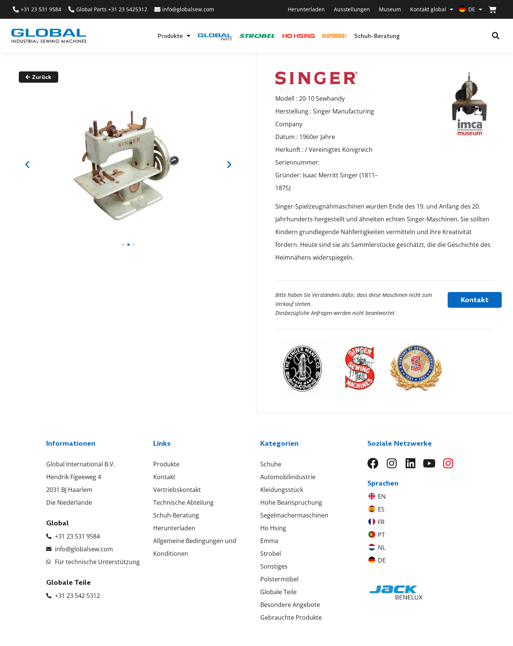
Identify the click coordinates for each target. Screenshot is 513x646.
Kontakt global (428, 9)
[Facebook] (373, 463)
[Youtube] (429, 463)
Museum (390, 9)
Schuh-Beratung (377, 35)
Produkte (170, 35)
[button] (495, 35)
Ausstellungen (352, 9)
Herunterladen (306, 9)
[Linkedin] (410, 463)
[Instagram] (391, 463)
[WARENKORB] (492, 9)
